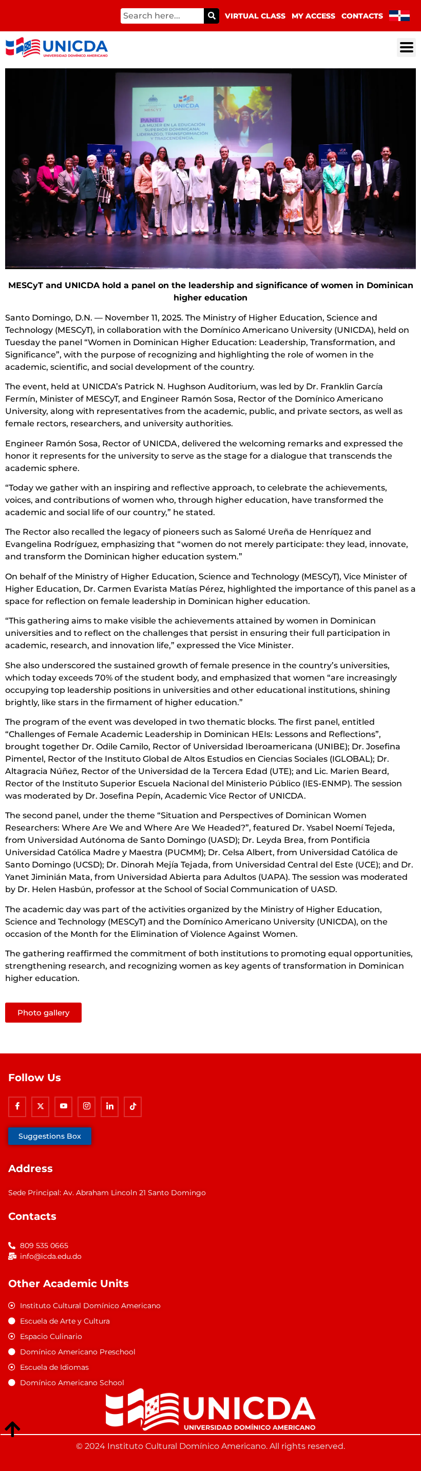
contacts (362, 16)
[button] (406, 47)
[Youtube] (63, 1107)
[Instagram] (86, 1107)
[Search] (211, 16)
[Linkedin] (110, 1107)
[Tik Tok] (133, 1107)
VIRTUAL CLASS (255, 16)
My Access (313, 16)
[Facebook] (17, 1107)
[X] (40, 1107)
